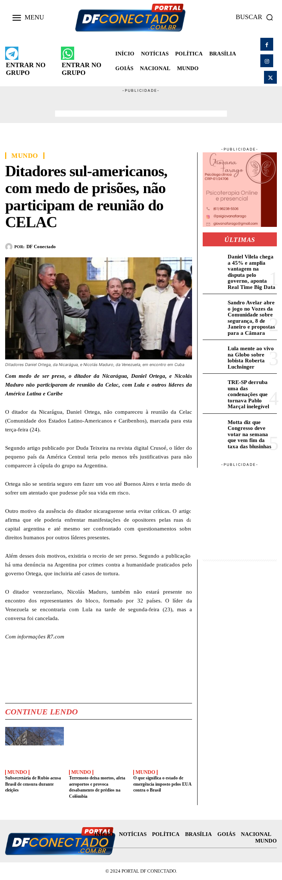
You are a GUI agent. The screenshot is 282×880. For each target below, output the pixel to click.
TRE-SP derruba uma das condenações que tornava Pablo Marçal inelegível (248, 394)
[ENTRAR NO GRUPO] (11, 53)
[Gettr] (184, 245)
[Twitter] (270, 77)
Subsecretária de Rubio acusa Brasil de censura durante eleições (33, 784)
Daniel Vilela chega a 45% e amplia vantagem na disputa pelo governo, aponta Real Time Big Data (251, 272)
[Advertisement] (141, 105)
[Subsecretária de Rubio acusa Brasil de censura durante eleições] (34, 746)
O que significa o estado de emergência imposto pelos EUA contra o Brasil (162, 784)
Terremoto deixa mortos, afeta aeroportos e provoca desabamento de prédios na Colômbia (97, 787)
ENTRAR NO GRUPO (26, 68)
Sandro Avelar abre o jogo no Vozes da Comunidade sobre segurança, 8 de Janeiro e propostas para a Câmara (251, 318)
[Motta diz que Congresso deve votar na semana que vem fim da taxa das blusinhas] (214, 427)
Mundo (24, 155)
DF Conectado (41, 246)
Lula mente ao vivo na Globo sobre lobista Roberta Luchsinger (251, 357)
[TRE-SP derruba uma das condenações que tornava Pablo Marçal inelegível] (214, 387)
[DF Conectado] (9, 246)
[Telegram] (167, 245)
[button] (256, 17)
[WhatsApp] (151, 245)
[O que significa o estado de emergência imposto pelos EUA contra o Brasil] (162, 746)
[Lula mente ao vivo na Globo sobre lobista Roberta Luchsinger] (214, 354)
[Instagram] (266, 60)
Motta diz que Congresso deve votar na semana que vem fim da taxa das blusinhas (249, 434)
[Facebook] (266, 44)
